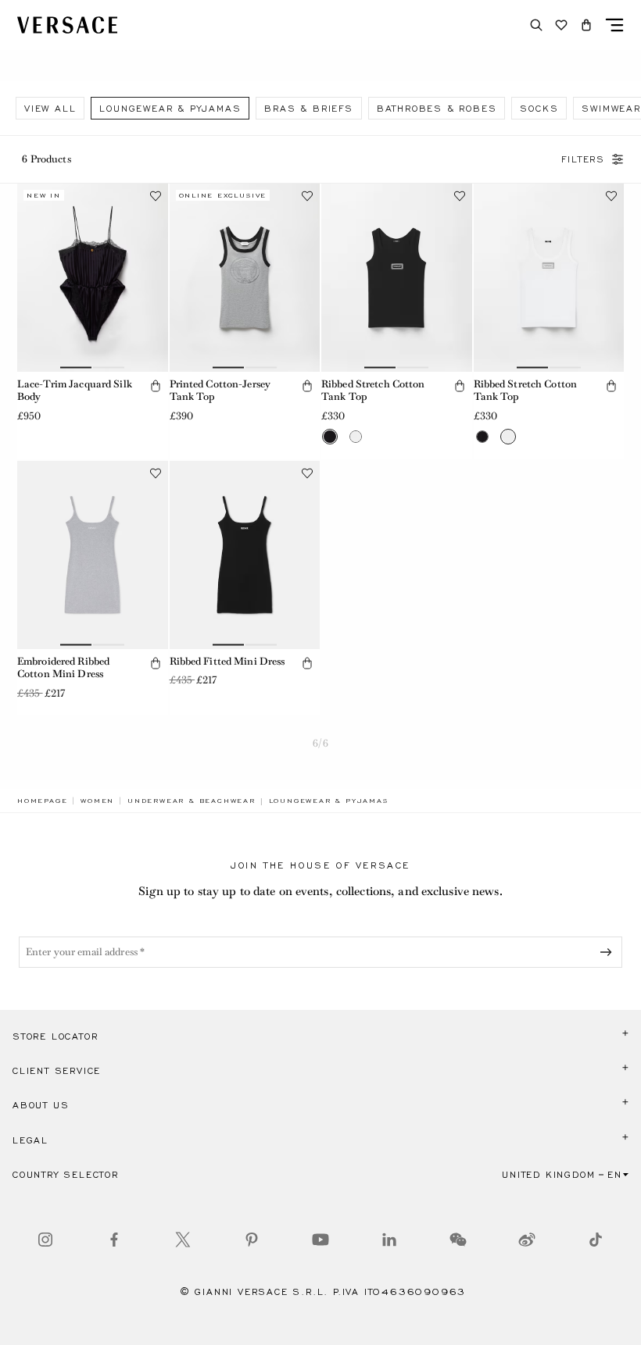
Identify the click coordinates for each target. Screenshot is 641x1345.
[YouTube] (320, 1239)
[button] (586, 25)
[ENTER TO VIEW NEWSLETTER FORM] (609, 952)
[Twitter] (183, 1239)
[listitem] (50, 108)
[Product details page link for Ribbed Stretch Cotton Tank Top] (396, 278)
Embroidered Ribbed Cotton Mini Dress (63, 668)
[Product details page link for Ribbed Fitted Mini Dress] (245, 555)
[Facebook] (114, 1239)
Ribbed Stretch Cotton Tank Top (373, 390)
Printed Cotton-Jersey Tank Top (220, 390)
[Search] (536, 25)
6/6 (320, 743)
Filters (583, 159)
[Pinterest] (251, 1239)
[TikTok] (595, 1239)
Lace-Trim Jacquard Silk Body (74, 390)
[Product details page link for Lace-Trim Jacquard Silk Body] (92, 278)
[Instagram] (45, 1239)
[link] (42, 801)
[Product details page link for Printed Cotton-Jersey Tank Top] (245, 278)
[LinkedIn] (389, 1239)
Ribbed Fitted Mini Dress (227, 661)
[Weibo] (526, 1239)
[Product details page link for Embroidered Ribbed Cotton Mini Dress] (92, 555)
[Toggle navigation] (614, 25)
